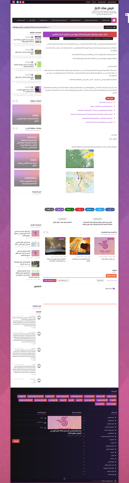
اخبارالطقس (78, 39)
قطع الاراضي (32, 20)
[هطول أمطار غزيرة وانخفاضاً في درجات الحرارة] (35, 264)
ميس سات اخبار (104, 8)
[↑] (64, 478)
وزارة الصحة (99, 404)
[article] (62, 220)
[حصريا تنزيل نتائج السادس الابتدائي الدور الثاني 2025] (35, 244)
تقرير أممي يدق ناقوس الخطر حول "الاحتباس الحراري (99, 122)
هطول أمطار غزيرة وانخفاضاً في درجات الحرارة (22, 263)
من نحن (94, 2)
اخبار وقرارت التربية (62, 396)
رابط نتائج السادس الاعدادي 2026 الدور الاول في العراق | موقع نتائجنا (53, 27)
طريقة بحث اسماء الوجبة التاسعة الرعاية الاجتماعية (24, 65)
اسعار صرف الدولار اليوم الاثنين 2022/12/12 (29, 119)
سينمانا (62, 400)
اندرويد (78, 400)
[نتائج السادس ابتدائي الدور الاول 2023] (38, 52)
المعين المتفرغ (89, 400)
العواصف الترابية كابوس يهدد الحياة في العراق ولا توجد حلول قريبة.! (95, 110)
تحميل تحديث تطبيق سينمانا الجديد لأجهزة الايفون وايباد (23, 40)
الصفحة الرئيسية (87, 39)
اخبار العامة (100, 396)
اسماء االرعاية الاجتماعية (34, 396)
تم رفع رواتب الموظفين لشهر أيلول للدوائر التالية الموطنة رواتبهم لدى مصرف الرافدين (27, 181)
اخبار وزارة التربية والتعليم (91, 20)
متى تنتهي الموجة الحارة (106, 102)
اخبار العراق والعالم (76, 20)
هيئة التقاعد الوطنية (25, 400)
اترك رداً (32, 328)
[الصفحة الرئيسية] (114, 20)
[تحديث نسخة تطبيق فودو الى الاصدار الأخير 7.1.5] (38, 89)
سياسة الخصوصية (112, 2)
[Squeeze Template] (115, 481)
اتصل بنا (88, 2)
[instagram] (23, 2)
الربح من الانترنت (21, 20)
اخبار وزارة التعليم (75, 396)
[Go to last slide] (47, 232)
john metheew (32, 316)
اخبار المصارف (88, 396)
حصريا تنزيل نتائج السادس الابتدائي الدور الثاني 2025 (17, 27)
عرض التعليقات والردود (49, 280)
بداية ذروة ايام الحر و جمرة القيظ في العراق (101, 106)
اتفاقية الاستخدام (102, 2)
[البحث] (13, 2)
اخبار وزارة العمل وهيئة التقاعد (59, 20)
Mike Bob (33, 348)
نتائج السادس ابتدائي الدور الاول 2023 (24, 53)
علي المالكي (77, 436)
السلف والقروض (101, 400)
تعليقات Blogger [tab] (111, 275)
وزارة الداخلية (110, 404)
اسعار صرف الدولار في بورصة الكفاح (27, 146)
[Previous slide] (16, 101)
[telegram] (17, 2)
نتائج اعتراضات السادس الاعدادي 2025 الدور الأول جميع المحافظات (22, 253)
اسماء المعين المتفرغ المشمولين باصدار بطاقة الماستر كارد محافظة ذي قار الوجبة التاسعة (27, 273)
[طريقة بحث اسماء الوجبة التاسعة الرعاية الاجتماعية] (38, 64)
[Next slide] (44, 232)
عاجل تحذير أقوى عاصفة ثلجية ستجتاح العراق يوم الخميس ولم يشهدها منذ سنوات (91, 114)
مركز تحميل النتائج (39, 400)
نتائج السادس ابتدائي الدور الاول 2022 (24, 78)
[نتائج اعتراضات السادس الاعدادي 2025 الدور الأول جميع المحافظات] (35, 253)
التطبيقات (21, 396)
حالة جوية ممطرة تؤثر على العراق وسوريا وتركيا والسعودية (97, 118)
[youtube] (20, 2)
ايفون (70, 400)
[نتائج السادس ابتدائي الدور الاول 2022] (38, 77)
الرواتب (112, 400)
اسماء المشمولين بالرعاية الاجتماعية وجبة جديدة (28, 164)
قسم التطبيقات (43, 20)
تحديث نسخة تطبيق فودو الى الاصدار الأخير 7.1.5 (25, 90)
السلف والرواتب (106, 20)
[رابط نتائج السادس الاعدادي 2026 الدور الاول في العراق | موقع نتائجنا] (35, 233)
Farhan (34, 364)
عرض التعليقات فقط (62, 280)
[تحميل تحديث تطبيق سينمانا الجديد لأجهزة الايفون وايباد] (38, 39)
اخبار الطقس (111, 396)
